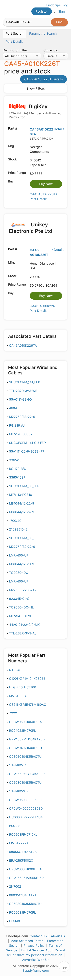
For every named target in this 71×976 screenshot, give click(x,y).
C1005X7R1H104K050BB (27, 679)
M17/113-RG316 (20, 495)
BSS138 (14, 826)
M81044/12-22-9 (21, 503)
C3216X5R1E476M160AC (27, 705)
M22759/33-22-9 (22, 417)
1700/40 (15, 521)
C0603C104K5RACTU (25, 782)
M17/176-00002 (21, 434)
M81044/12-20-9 (21, 564)
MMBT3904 (17, 696)
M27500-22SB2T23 (23, 590)
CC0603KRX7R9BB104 (26, 817)
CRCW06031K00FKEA (25, 869)
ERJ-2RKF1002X (21, 860)
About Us (58, 936)
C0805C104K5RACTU (25, 756)
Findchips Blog (57, 5)
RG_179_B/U (17, 469)
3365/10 (15, 460)
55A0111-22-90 (20, 399)
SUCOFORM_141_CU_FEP (27, 443)
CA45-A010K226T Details (43, 79)
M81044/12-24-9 (21, 512)
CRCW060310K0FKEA (25, 722)
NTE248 (15, 670)
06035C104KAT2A (23, 895)
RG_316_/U (17, 425)
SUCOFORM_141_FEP (24, 382)
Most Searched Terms (26, 941)
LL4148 (14, 921)
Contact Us (38, 936)
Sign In (63, 11)
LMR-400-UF (18, 555)
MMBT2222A (19, 843)
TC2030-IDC (18, 573)
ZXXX (13, 713)
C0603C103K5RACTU (25, 904)
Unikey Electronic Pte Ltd (30, 227)
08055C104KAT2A (23, 852)
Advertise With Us (35, 960)
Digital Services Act (36, 950)
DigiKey (35, 111)
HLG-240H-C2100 (22, 687)
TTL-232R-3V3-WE (23, 391)
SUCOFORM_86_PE (23, 538)
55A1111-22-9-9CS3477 (26, 451)
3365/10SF (17, 477)
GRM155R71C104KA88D (27, 774)
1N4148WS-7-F (20, 791)
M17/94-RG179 (20, 616)
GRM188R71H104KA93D (27, 739)
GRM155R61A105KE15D (26, 878)
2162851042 (18, 529)
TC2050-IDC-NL (21, 607)
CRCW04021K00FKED (25, 748)
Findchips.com (6, 9)
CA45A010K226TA (23, 345)
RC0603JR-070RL (22, 912)
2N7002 (15, 886)
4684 (13, 408)
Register (42, 11)
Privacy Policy (34, 945)
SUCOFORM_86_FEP (24, 486)
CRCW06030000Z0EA (26, 800)
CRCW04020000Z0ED (26, 808)
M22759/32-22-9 (22, 547)
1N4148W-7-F (19, 765)
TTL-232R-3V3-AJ (22, 633)
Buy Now (46, 184)
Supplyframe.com (35, 970)
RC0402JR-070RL (22, 730)
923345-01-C (19, 599)
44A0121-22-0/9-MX (24, 625)
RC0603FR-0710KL (23, 834)
